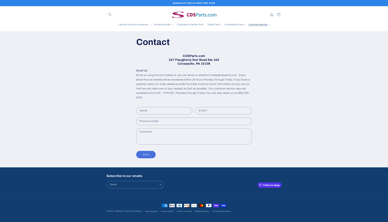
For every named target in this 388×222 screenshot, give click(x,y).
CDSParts (118, 211)
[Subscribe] (160, 184)
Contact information (221, 211)
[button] (110, 14)
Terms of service (184, 211)
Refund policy (151, 211)
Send (146, 154)
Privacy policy (167, 211)
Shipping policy (202, 211)
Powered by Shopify (133, 211)
